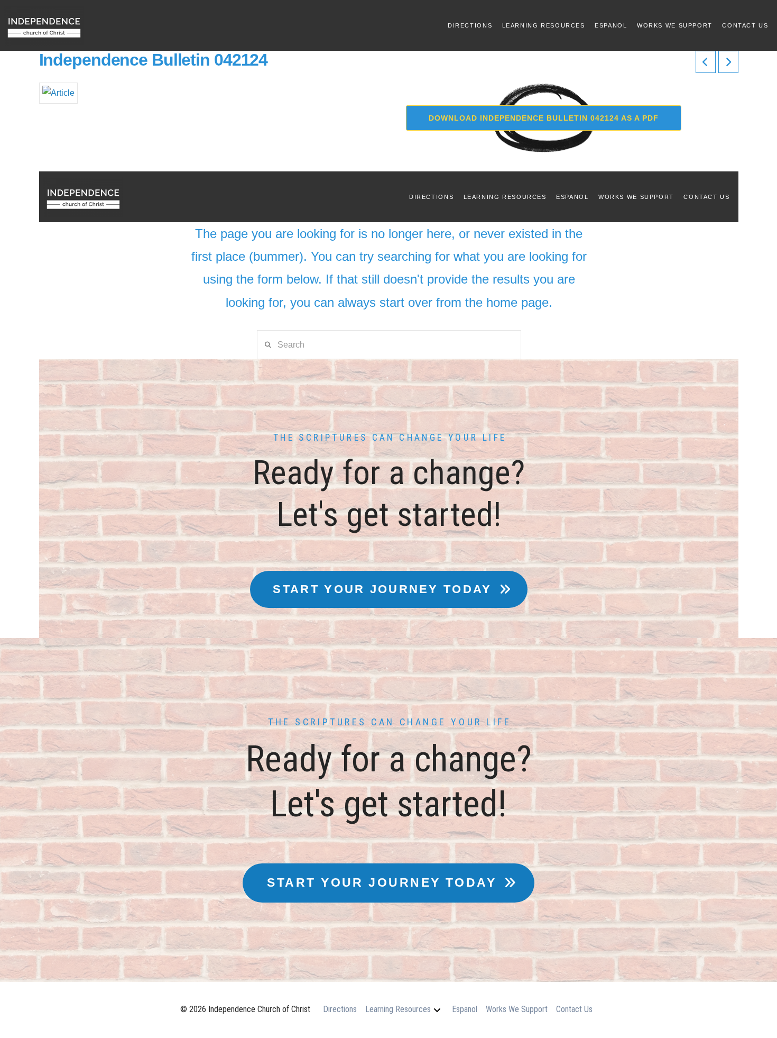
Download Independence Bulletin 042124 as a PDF (544, 118)
